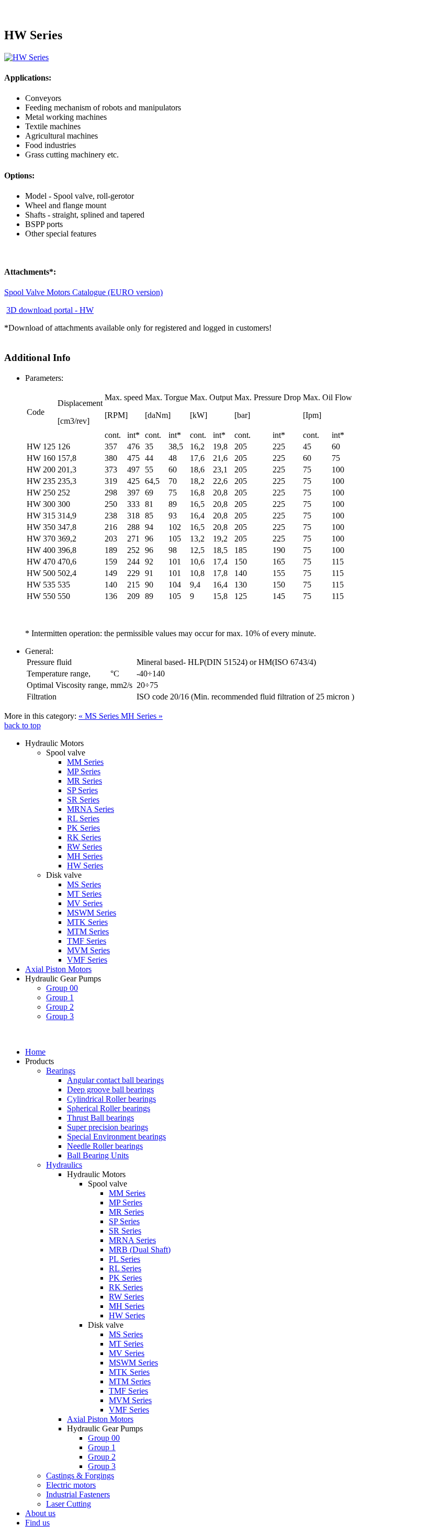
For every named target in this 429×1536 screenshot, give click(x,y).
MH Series (85, 856)
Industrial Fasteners (78, 1494)
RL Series (83, 818)
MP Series (83, 771)
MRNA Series (90, 809)
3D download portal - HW (50, 310)
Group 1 (60, 997)
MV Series (85, 903)
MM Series (85, 762)
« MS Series (99, 715)
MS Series (84, 884)
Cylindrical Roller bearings (111, 1098)
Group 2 (60, 1006)
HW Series (85, 865)
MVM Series (88, 950)
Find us (37, 1522)
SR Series (83, 799)
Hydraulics (64, 1164)
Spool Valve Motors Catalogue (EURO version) (83, 292)
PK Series (83, 827)
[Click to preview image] (26, 57)
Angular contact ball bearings (115, 1080)
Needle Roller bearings (105, 1146)
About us (40, 1513)
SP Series (82, 790)
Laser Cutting (68, 1503)
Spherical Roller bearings (108, 1108)
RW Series (84, 846)
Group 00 (62, 988)
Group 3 (60, 1016)
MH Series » (142, 715)
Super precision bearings (107, 1127)
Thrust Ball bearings (100, 1117)
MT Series (84, 893)
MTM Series (88, 931)
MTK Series (87, 922)
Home (35, 1051)
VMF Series (87, 959)
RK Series (84, 837)
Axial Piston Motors (58, 969)
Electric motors (71, 1485)
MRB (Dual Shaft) (140, 1249)
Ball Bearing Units (98, 1155)
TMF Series (86, 940)
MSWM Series (91, 912)
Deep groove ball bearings (110, 1089)
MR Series (84, 780)
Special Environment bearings (116, 1136)
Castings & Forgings (80, 1475)
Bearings (60, 1070)
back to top (22, 725)
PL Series (124, 1259)
